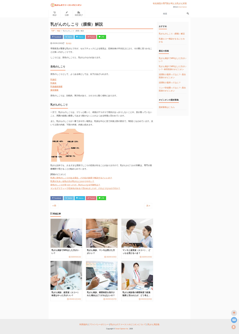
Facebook (57, 37)
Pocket (92, 37)
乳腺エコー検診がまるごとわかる (172, 40)
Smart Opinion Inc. (122, 329)
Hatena (80, 37)
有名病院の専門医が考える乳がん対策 (170, 3)
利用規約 (83, 324)
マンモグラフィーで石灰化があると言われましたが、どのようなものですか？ (85, 188)
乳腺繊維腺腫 (56, 87)
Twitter (69, 37)
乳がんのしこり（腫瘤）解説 (172, 34)
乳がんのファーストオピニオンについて (128, 324)
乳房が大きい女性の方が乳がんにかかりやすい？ (72, 181)
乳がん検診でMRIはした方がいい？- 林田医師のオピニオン (172, 67)
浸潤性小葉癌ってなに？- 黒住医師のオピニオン (172, 76)
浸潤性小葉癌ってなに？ (170, 83)
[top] (234, 313)
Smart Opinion (183, 7)
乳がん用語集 (154, 324)
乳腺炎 (53, 83)
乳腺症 (53, 80)
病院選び (79, 15)
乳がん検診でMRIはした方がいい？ (172, 59)
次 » (148, 206)
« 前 (54, 206)
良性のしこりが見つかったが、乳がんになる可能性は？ (75, 185)
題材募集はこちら (167, 107)
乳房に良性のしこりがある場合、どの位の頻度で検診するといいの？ (81, 178)
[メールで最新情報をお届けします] (234, 320)
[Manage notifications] (234, 327)
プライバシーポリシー (99, 324)
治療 (67, 15)
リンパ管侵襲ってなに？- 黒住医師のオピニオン (172, 89)
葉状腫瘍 (54, 90)
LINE (102, 37)
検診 (55, 15)
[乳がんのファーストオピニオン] (66, 4)
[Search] (187, 13)
